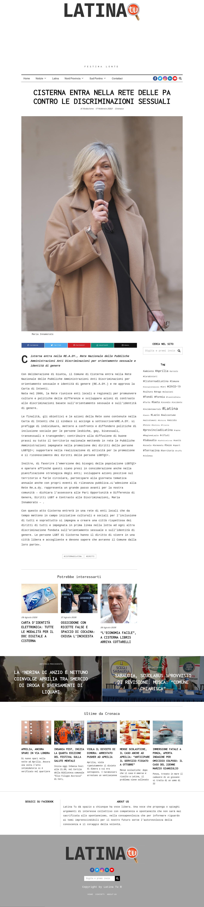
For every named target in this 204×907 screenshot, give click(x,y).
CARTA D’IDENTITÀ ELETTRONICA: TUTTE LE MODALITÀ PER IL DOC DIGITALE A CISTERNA (37, 632)
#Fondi (148, 396)
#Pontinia (156, 425)
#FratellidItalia (173, 397)
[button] (179, 350)
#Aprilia (161, 370)
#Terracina (151, 450)
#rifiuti (165, 435)
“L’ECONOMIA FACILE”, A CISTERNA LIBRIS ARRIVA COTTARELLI (118, 637)
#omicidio (172, 420)
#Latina (170, 408)
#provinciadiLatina (158, 429)
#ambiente (148, 371)
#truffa (178, 451)
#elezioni (167, 392)
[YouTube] (175, 78)
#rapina (177, 430)
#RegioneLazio (151, 435)
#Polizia (146, 425)
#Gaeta (156, 402)
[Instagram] (165, 78)
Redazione (88, 108)
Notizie (39, 78)
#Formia (159, 396)
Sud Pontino (96, 78)
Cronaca (119, 108)
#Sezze (168, 445)
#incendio (165, 402)
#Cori (163, 387)
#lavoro (146, 415)
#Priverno (165, 425)
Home (26, 78)
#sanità (177, 440)
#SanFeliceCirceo (165, 440)
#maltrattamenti (150, 420)
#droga (157, 391)
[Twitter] (160, 78)
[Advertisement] (102, 43)
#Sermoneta (158, 445)
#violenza (147, 456)
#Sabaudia (150, 440)
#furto (146, 402)
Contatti (100, 894)
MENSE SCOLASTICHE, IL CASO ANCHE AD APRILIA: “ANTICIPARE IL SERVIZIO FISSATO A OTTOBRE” (135, 756)
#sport (176, 445)
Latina (55, 78)
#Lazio (155, 414)
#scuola (147, 445)
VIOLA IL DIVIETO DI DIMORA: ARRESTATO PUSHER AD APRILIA (101, 752)
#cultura (148, 391)
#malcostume (168, 415)
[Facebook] (155, 78)
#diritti (90, 556)
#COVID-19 (174, 386)
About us (112, 894)
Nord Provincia (72, 78)
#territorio (167, 450)
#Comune (174, 381)
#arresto (174, 371)
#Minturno (162, 420)
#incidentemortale (152, 409)
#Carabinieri (150, 376)
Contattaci (117, 78)
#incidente (177, 402)
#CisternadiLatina (73, 556)
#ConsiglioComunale (151, 387)
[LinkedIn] (170, 78)
